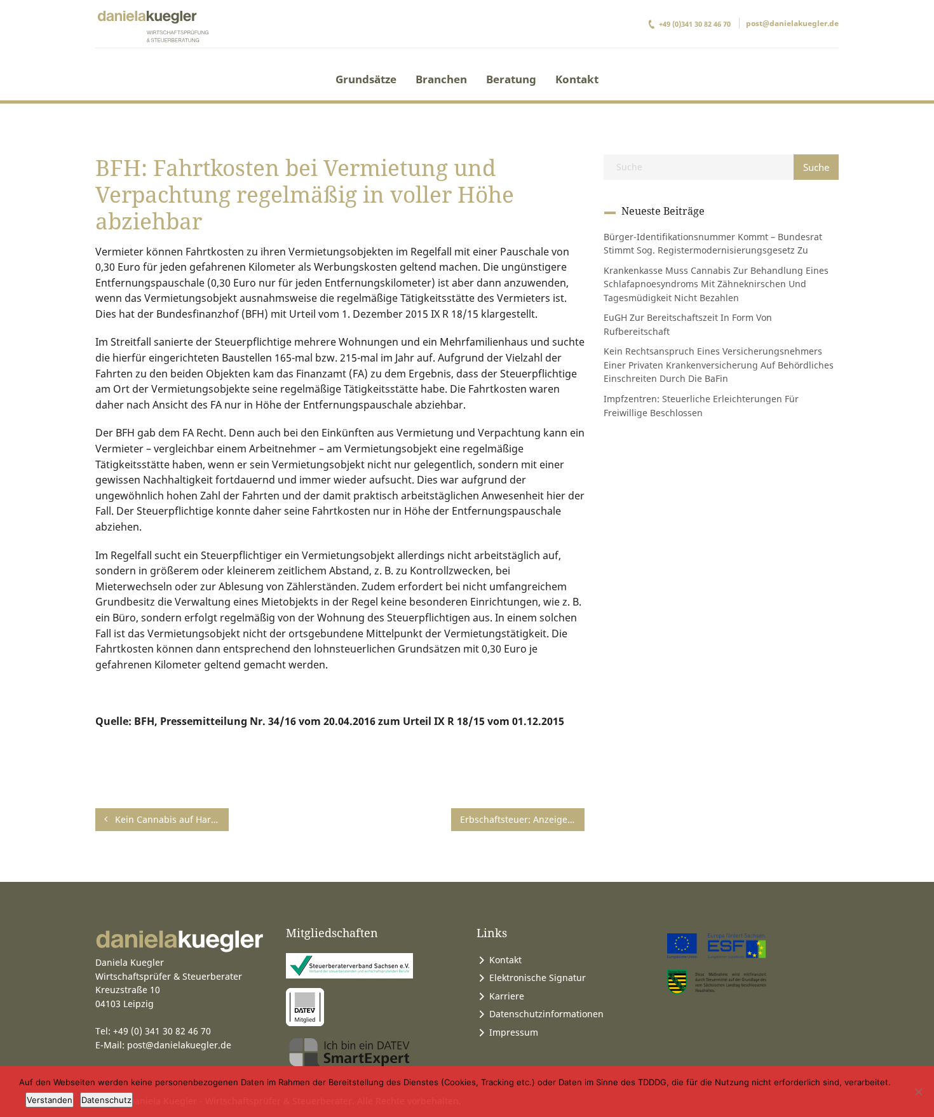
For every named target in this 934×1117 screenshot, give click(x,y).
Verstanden (49, 1100)
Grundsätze (365, 79)
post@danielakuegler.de (792, 23)
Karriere (506, 996)
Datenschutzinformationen (546, 1014)
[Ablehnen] (918, 1091)
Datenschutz (106, 1100)
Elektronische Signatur (537, 977)
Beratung (511, 79)
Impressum (513, 1032)
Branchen (441, 79)
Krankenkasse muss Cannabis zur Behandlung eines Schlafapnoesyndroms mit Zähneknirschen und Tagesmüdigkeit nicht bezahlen (716, 284)
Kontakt (577, 79)
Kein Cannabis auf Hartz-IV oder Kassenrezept (170, 819)
